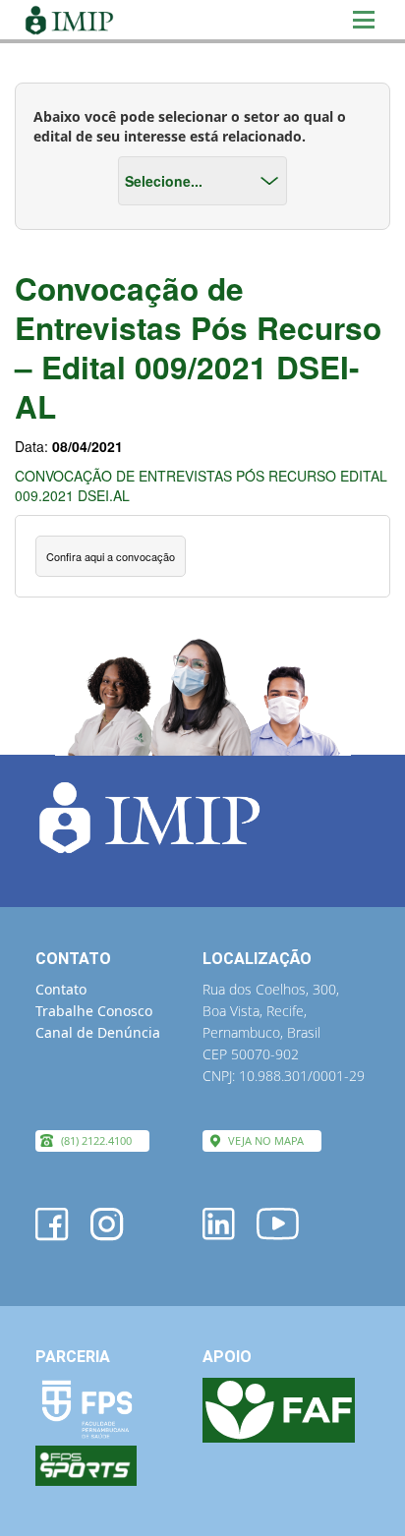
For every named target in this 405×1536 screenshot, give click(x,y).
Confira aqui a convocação (110, 556)
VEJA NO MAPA (266, 1140)
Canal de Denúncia (97, 1032)
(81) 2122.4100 (96, 1140)
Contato (61, 989)
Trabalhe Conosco (93, 1010)
